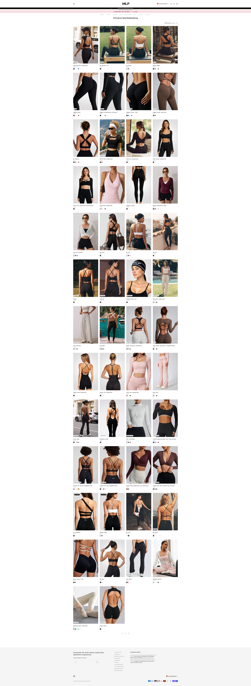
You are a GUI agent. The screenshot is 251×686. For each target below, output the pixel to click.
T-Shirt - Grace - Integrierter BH (132, 392)
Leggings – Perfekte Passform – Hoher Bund (108, 112)
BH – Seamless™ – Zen (104, 65)
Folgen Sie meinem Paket (119, 656)
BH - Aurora (102, 252)
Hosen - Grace (155, 392)
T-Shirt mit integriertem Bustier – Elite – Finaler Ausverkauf (164, 439)
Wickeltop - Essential (157, 579)
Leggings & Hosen (127, 14)
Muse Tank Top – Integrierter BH (106, 205)
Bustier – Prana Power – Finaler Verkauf (134, 345)
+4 (107, 115)
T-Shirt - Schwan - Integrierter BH (159, 158)
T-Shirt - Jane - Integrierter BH (132, 158)
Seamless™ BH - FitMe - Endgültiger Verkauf (108, 485)
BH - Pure (128, 252)
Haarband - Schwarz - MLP (131, 299)
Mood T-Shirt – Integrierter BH (159, 299)
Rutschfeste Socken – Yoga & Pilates (80, 625)
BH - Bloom (102, 579)
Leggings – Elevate (77, 112)
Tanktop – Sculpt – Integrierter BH (79, 392)
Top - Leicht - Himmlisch (78, 252)
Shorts (134, 14)
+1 (160, 208)
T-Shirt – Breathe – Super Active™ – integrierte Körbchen (164, 345)
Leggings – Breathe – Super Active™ (160, 112)
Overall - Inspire (76, 439)
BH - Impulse (155, 532)
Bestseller (102, 14)
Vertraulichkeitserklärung (119, 666)
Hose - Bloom (129, 579)
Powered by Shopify (86, 681)
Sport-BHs (115, 14)
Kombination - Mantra (104, 439)
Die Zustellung (117, 660)
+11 (107, 68)
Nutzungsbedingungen (118, 668)
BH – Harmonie (76, 158)
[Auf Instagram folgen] (74, 676)
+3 (80, 115)
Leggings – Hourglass (130, 205)
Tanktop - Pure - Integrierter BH (106, 392)
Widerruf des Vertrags (118, 670)
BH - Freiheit (128, 65)
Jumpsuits (140, 14)
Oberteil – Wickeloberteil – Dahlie (159, 205)
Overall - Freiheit (103, 625)
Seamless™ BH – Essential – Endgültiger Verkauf (82, 485)
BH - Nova (155, 252)
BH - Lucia (128, 532)
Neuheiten (108, 14)
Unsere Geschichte (117, 652)
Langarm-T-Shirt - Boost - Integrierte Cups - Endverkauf (164, 485)
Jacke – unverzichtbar (130, 439)
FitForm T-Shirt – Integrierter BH (106, 158)
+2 (160, 68)
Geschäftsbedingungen (118, 664)
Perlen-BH (102, 299)
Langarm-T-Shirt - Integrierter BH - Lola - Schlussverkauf (137, 485)
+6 (80, 68)
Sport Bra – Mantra (103, 532)
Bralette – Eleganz (156, 65)
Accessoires (147, 14)
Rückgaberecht (117, 658)
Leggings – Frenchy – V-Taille (132, 112)
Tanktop (74, 299)
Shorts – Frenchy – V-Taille (78, 579)
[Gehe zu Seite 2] (128, 633)
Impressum (116, 662)
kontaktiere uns (117, 654)
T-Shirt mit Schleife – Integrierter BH (80, 65)
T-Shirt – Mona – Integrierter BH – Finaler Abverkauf (83, 205)
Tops (120, 14)
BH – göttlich (102, 345)
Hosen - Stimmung (77, 345)
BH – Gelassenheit (76, 532)
